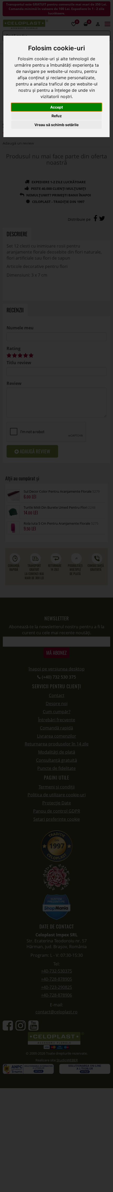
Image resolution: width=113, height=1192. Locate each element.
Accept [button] (56, 107)
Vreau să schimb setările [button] (56, 124)
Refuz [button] (57, 116)
